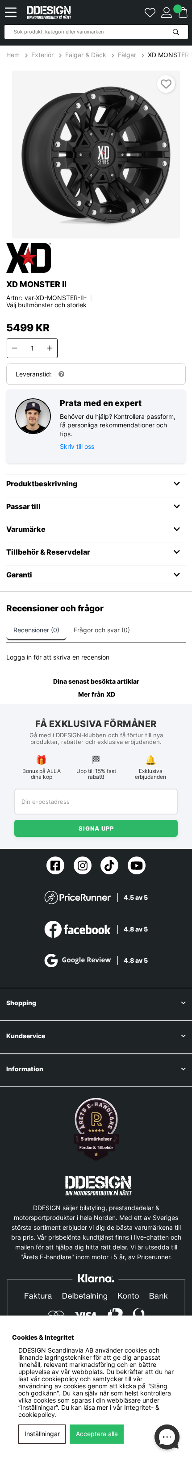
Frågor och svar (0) (102, 630)
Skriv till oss (77, 446)
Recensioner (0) (36, 630)
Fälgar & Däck (85, 54)
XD (110, 694)
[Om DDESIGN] (96, 1129)
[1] (96, 154)
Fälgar (127, 54)
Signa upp (96, 828)
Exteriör (42, 54)
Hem (13, 54)
